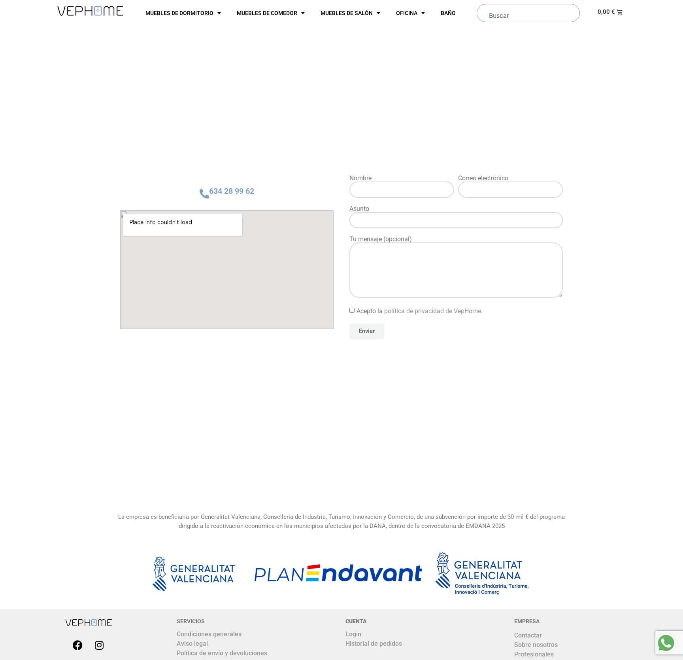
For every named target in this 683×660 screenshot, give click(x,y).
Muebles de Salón (347, 13)
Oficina (406, 13)
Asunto (359, 209)
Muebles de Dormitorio (179, 13)
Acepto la (420, 310)
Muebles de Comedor (267, 13)
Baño (448, 13)
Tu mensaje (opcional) (380, 239)
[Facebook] (77, 645)
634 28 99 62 (231, 191)
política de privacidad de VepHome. (433, 310)
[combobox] (526, 11)
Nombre (360, 178)
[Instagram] (99, 645)
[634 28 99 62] (204, 194)
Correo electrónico (483, 178)
